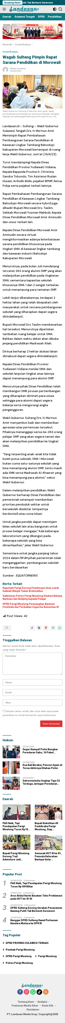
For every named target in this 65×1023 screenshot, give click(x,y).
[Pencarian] (60, 9)
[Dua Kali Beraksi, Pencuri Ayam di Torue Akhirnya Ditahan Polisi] (11, 767)
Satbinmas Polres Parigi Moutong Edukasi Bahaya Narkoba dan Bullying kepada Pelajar (32, 597)
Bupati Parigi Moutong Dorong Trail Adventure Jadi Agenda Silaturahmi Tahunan (16, 856)
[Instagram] (26, 992)
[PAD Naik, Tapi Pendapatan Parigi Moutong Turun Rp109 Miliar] (17, 812)
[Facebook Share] (32, 627)
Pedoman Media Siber (25, 1005)
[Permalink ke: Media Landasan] (5, 69)
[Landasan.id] (26, 9)
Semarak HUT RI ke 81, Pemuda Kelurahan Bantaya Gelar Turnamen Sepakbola (48, 856)
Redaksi (42, 1001)
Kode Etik (47, 1005)
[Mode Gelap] (55, 9)
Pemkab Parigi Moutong (20, 949)
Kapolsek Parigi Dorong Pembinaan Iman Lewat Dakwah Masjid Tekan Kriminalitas (31, 589)
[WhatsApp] (33, 992)
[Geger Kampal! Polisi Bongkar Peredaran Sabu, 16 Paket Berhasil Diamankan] (11, 751)
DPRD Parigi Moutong (19, 956)
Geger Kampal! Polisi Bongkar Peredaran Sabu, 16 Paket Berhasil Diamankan (40, 751)
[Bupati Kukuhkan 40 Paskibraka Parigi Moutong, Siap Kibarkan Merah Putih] (49, 812)
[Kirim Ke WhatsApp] (59, 627)
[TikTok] (39, 992)
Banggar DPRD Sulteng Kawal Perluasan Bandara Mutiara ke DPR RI (34, 922)
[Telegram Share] (52, 627)
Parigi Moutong (47, 956)
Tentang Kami (26, 1001)
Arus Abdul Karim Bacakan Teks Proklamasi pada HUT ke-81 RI (36, 897)
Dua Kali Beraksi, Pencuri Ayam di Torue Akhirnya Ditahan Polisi (42, 766)
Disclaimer (33, 1009)
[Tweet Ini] (39, 627)
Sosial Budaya (10, 51)
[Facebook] (20, 992)
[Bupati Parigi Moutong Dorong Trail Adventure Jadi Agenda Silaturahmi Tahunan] (17, 842)
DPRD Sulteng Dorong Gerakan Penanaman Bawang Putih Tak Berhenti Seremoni (36, 909)
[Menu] (5, 9)
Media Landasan (18, 68)
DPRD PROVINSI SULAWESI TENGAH (27, 943)
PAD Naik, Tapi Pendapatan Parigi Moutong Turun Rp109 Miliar (16, 826)
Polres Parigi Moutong (19, 963)
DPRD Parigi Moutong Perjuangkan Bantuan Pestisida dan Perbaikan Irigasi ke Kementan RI (31, 605)
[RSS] (46, 992)
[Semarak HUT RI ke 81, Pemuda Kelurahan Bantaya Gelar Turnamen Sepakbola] (49, 842)
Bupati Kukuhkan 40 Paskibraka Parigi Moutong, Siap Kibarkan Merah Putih (47, 826)
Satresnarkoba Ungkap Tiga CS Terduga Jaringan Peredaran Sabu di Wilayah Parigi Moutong (41, 782)
